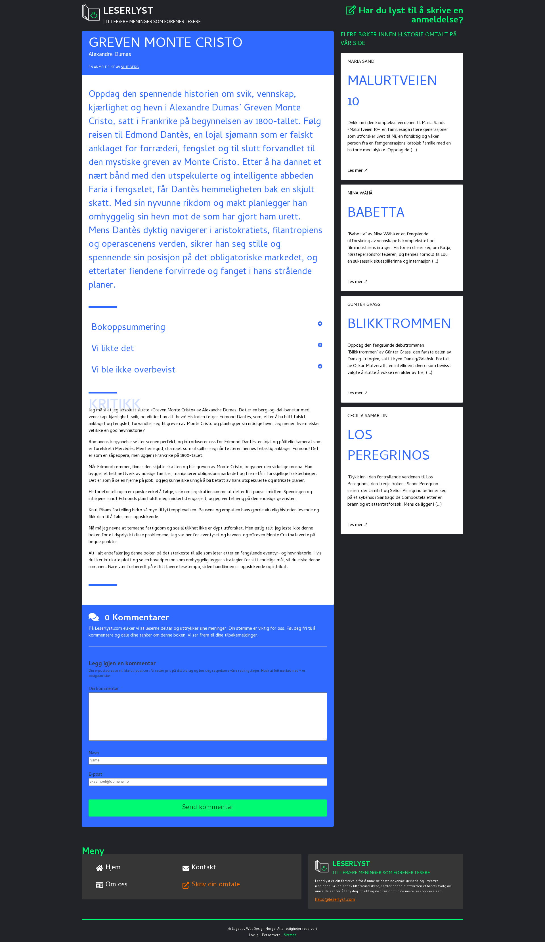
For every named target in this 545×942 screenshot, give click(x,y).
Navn (94, 753)
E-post (95, 774)
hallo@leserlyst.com (335, 900)
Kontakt (204, 868)
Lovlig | (255, 935)
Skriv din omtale (216, 885)
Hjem (113, 868)
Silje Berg (130, 67)
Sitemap (290, 935)
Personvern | (272, 935)
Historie (411, 35)
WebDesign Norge (261, 929)
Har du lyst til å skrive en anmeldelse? (409, 16)
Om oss (116, 885)
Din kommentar (104, 689)
